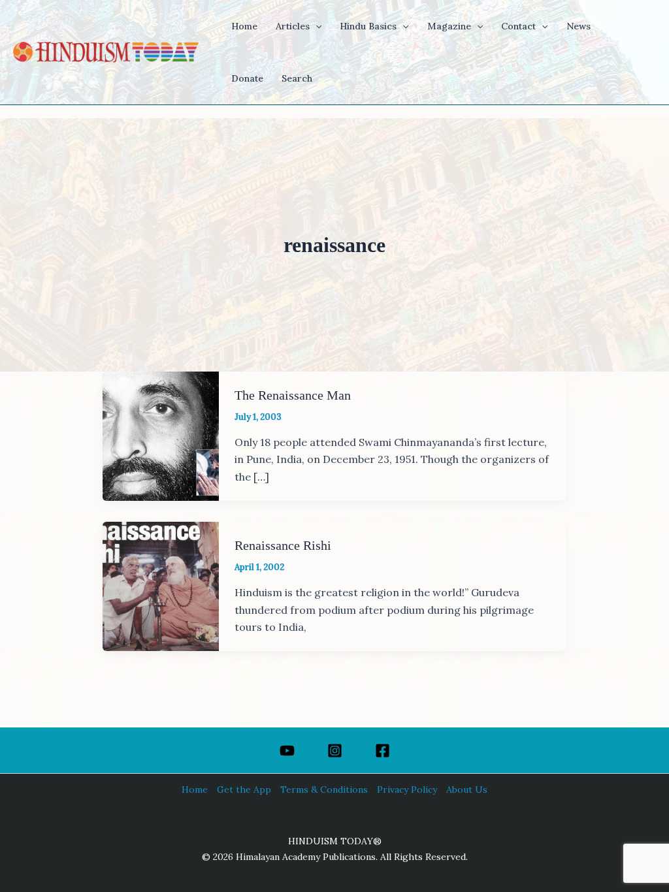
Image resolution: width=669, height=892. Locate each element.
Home (195, 789)
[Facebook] (382, 750)
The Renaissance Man (293, 395)
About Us (466, 789)
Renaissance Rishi (283, 545)
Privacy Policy (407, 789)
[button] (315, 26)
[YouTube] (287, 750)
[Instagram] (334, 750)
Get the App (244, 789)
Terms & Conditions (324, 789)
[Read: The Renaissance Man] (161, 434)
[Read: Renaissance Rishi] (161, 585)
